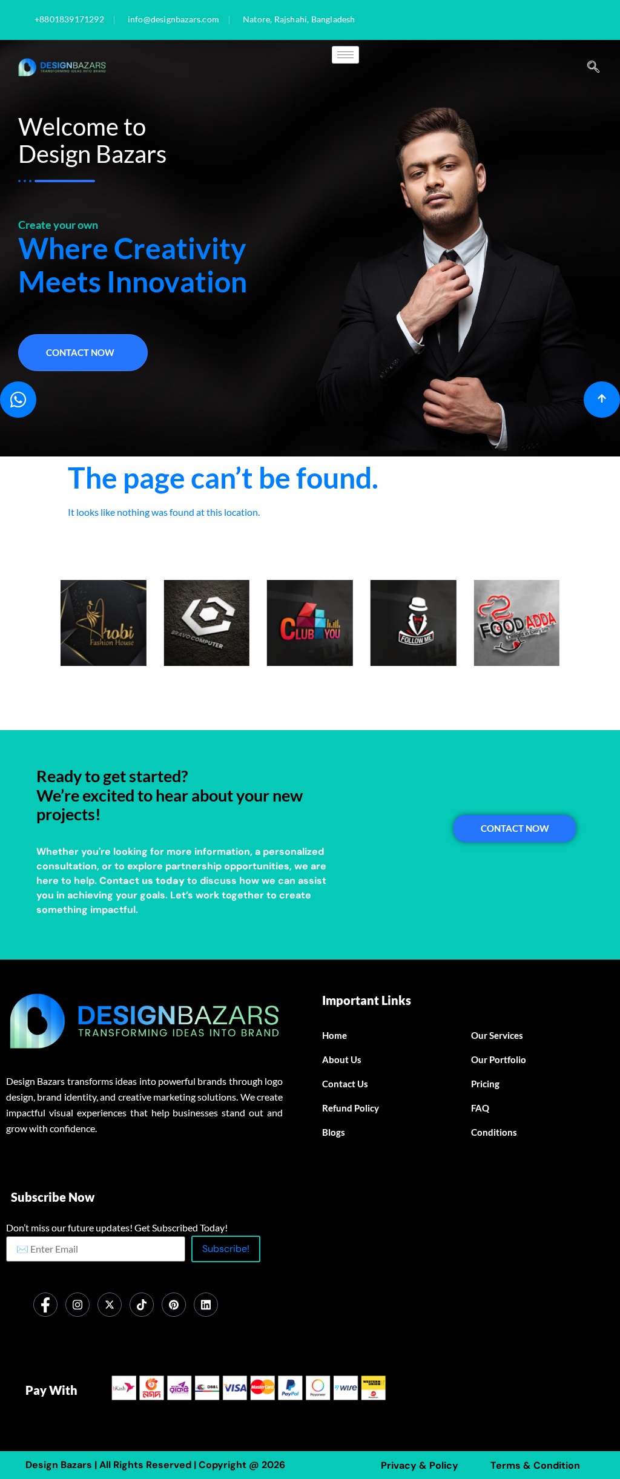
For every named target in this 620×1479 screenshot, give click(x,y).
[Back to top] (602, 399)
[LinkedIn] (206, 1305)
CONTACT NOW (515, 828)
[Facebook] (45, 1305)
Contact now (80, 352)
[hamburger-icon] (345, 55)
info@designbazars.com (173, 20)
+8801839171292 (69, 20)
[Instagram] (77, 1305)
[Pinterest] (174, 1305)
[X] (109, 1305)
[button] (593, 67)
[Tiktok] (142, 1305)
